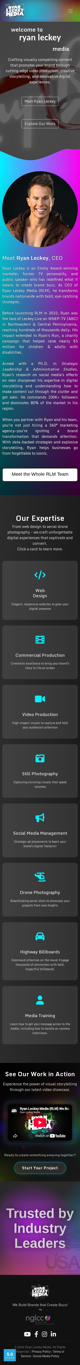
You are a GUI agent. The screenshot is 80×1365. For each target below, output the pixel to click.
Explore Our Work (40, 124)
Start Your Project (40, 1168)
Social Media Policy (46, 1356)
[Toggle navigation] (70, 11)
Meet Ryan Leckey (40, 101)
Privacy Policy (41, 1351)
